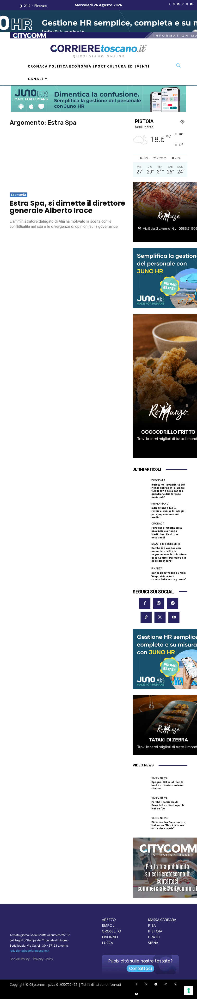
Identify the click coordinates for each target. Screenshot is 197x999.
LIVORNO (110, 936)
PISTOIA (155, 931)
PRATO (154, 936)
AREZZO (109, 919)
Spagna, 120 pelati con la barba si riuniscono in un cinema (167, 785)
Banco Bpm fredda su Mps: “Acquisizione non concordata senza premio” (168, 575)
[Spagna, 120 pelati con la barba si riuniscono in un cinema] (141, 783)
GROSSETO (111, 931)
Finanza (156, 568)
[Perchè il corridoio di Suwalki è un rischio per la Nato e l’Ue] (141, 803)
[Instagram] (174, 4)
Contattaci (140, 968)
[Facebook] (170, 4)
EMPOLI (109, 925)
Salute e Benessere (165, 544)
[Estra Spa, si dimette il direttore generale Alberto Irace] (68, 160)
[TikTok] (183, 4)
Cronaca (157, 523)
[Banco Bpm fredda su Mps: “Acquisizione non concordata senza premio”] (141, 574)
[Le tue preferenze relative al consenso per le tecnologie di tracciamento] (188, 990)
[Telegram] (178, 4)
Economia (18, 194)
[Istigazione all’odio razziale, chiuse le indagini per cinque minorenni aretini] (141, 510)
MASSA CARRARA (162, 919)
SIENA (153, 942)
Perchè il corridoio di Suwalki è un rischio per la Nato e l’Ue (168, 805)
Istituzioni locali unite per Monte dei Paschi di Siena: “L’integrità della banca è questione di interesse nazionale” (168, 491)
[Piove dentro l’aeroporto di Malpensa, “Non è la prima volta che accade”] (141, 823)
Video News (159, 778)
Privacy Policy (43, 959)
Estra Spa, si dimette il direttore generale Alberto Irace (67, 207)
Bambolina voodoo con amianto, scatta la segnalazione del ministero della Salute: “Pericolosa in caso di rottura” (169, 554)
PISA (152, 925)
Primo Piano (159, 503)
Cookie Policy (20, 959)
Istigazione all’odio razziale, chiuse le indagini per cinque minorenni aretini (168, 512)
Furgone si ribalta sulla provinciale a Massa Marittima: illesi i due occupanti (166, 532)
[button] (178, 66)
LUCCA (107, 942)
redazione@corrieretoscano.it (29, 950)
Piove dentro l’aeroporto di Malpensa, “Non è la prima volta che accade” (168, 825)
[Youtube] (191, 4)
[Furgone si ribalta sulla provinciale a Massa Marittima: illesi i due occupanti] (141, 530)
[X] (187, 4)
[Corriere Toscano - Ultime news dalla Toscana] (98, 51)
